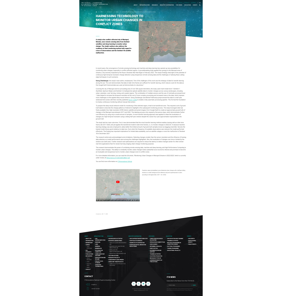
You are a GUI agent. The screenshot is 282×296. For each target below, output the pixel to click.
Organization (89, 240)
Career (88, 244)
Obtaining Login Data (156, 246)
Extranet (193, 2)
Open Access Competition (157, 242)
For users (151, 236)
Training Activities (155, 254)
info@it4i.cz (94, 284)
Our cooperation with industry (139, 238)
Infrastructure (98, 236)
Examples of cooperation (137, 242)
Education (169, 236)
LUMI (96, 244)
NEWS (117, 11)
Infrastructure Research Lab (117, 253)
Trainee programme (173, 248)
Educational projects (173, 250)
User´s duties (154, 248)
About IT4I (88, 238)
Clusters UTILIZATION (156, 256)
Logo (88, 261)
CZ (200, 2)
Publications (89, 254)
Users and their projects (115, 261)
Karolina (97, 242)
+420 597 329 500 (95, 288)
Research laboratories (115, 240)
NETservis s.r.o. (141, 290)
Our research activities (115, 238)
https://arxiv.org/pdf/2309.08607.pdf (118, 158)
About (101, 11)
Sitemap (136, 290)
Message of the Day (155, 258)
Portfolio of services (136, 240)
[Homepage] (94, 4)
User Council (153, 244)
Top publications (113, 255)
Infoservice (109, 11)
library (133, 100)
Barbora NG (98, 248)
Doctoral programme (173, 246)
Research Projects (114, 257)
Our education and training (175, 238)
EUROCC (180, 2)
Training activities (172, 240)
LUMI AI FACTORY (173, 2)
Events (189, 236)
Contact (88, 269)
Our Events (191, 238)
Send (194, 285)
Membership (89, 242)
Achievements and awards (116, 259)
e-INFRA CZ (186, 2)
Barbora (97, 246)
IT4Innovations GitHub (125, 161)
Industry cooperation (134, 236)
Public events (192, 244)
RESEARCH (110, 236)
